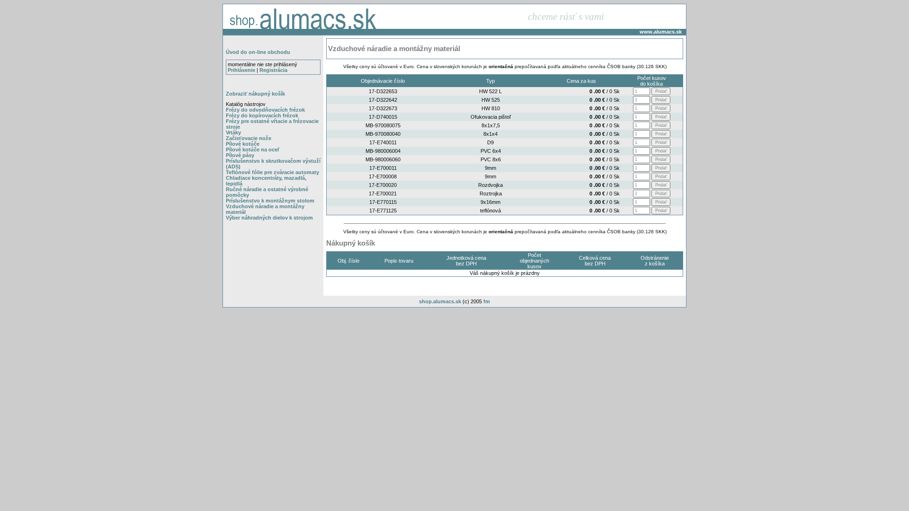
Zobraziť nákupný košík (255, 94)
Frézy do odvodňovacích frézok (265, 110)
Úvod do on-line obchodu (258, 52)
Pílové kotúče (242, 144)
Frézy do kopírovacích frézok (262, 115)
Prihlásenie (241, 70)
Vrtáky (233, 132)
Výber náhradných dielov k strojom (269, 217)
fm (486, 301)
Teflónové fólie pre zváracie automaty (272, 172)
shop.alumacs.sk (440, 301)
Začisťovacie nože (248, 138)
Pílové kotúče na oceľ (252, 149)
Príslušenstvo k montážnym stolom (270, 200)
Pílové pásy (240, 155)
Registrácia (273, 70)
